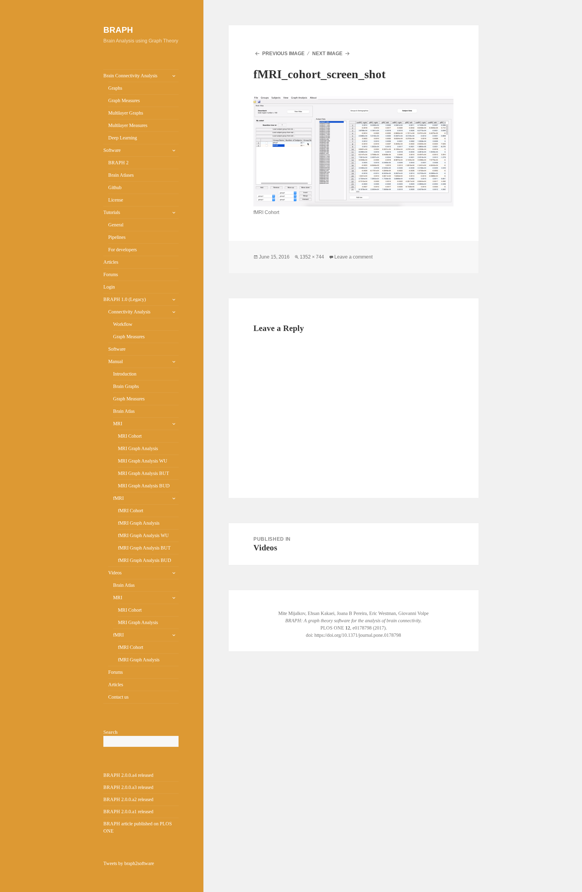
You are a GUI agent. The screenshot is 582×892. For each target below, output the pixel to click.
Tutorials (111, 212)
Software (112, 150)
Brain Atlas (124, 411)
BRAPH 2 (118, 162)
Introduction (124, 373)
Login (109, 286)
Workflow (122, 324)
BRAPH (118, 30)
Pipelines (116, 237)
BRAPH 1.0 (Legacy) (124, 299)
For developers (122, 249)
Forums (110, 274)
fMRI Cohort (130, 510)
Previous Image (283, 53)
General (115, 224)
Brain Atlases (121, 175)
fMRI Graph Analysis (138, 523)
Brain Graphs (126, 386)
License (115, 199)
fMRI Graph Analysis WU (143, 535)
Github (115, 187)
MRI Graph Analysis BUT (143, 473)
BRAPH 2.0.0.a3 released (128, 787)
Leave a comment (353, 256)
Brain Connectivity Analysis (130, 75)
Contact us (118, 697)
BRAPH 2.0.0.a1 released (128, 811)
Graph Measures (124, 100)
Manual (115, 361)
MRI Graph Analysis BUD (144, 485)
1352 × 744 (312, 256)
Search (110, 732)
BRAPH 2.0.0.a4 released (128, 775)
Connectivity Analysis (129, 311)
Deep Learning (122, 137)
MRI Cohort (130, 436)
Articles (110, 262)
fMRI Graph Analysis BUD (144, 560)
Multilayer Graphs (125, 112)
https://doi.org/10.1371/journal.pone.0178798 (357, 635)
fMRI (118, 498)
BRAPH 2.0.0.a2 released (128, 799)
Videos (115, 572)
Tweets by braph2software (128, 863)
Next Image (327, 53)
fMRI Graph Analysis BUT (144, 547)
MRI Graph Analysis (138, 448)
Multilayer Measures (127, 125)
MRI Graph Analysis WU (142, 460)
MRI (117, 423)
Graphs (115, 88)
